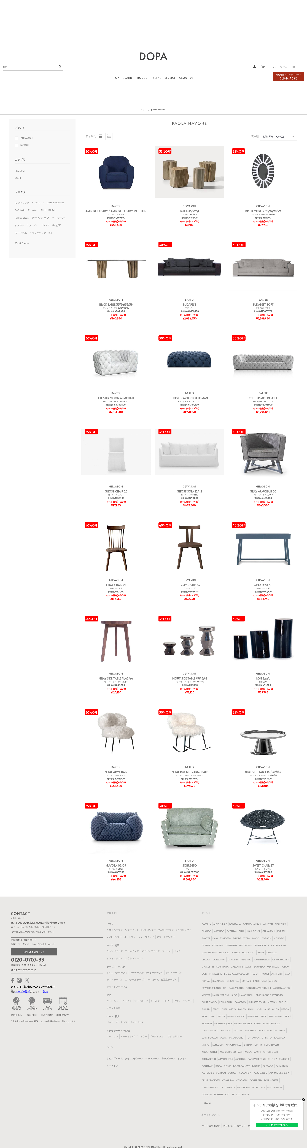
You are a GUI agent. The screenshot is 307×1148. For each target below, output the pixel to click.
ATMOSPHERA (225, 1059)
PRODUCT (20, 170)
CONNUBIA (228, 1080)
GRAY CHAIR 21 (116, 585)
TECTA (254, 973)
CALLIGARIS (208, 1073)
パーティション (157, 1036)
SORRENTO (189, 865)
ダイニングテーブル (117, 972)
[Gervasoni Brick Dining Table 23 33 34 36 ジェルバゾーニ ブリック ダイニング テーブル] (116, 265)
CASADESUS (245, 1073)
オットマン (130, 937)
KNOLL (251, 1009)
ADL (240, 1051)
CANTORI (221, 1073)
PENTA (268, 1037)
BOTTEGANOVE (241, 1066)
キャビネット (113, 1000)
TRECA (215, 1009)
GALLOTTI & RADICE (241, 966)
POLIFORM (217, 945)
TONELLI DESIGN (262, 959)
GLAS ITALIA (222, 966)
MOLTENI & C (48, 210)
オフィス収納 (113, 1008)
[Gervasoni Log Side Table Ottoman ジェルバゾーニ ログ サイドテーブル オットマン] (263, 639)
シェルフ (155, 1000)
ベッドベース (137, 1022)
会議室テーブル (169, 979)
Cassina (33, 210)
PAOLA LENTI (248, 952)
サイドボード (141, 1000)
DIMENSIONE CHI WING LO (269, 995)
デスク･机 (153, 979)
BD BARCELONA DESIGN (236, 973)
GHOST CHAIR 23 (116, 491)
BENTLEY (272, 1059)
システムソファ (23, 225)
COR (204, 973)
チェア (56, 225)
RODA (205, 1016)
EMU (213, 1016)
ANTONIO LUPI (270, 1051)
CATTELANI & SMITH (279, 1073)
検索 (59, 66)
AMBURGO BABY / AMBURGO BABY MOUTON (115, 211)
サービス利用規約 (211, 1125)
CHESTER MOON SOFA (263, 398)
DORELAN (207, 1094)
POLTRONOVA (209, 1002)
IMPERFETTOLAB (257, 1002)
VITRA (246, 938)
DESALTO (206, 931)
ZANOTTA (225, 938)
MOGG (273, 980)
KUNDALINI (217, 1044)
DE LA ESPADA (228, 1087)
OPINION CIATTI (280, 959)
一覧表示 (206, 1103)
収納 (50, 233)
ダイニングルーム (134, 1058)
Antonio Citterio (55, 202)
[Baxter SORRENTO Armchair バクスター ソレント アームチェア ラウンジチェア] (189, 826)
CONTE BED (256, 1080)
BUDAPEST (189, 304)
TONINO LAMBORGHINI (258, 988)
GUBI (224, 1009)
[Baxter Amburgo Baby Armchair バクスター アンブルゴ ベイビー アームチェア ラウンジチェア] (116, 171)
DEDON (285, 1009)
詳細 (45, 991)
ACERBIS (272, 1002)
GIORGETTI (208, 966)
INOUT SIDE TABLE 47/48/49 (189, 678)
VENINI (257, 1023)
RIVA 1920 (224, 952)
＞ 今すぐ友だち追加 (276, 1125)
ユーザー (254, 66)
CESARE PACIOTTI (211, 1080)
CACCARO (267, 1066)
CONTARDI (241, 1080)
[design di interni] (263, 452)
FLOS (269, 1030)
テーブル (21, 233)
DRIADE (237, 938)
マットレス (121, 1022)
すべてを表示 (22, 243)
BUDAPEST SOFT (263, 304)
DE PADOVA (243, 1087)
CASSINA (206, 924)
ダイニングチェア (41, 225)
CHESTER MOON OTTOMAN (189, 398)
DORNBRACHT (222, 1094)
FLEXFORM (280, 924)
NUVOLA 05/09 (116, 865)
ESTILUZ (236, 1094)
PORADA (266, 938)
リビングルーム (115, 1058)
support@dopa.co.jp (24, 969)
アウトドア (112, 1065)
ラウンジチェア (38, 233)
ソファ (110, 924)
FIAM (215, 938)
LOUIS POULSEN (210, 1037)
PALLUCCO (279, 1037)
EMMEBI (206, 1009)
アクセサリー (175, 1036)
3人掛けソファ (38, 202)
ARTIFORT (276, 973)
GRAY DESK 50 (263, 585)
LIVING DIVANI (209, 952)
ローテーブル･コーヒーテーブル (146, 972)
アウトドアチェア (134, 958)
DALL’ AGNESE (271, 1080)
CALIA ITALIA (282, 1066)
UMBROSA (253, 1016)
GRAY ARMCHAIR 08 (263, 491)
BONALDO (259, 966)
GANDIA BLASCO (236, 1016)
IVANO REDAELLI (271, 1023)
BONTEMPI (207, 1066)
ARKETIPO (246, 959)
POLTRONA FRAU (252, 924)
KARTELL (281, 931)
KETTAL (221, 1016)
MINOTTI (268, 924)
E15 (224, 988)
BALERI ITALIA (260, 980)
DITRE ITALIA (258, 1087)
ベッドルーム (152, 1058)
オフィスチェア (115, 958)
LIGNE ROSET (253, 931)
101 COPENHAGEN (269, 1044)
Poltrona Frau (22, 217)
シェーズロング (146, 937)
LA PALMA (281, 945)
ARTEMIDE (279, 1030)
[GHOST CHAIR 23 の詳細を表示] (116, 452)
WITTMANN (245, 945)
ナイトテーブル (115, 979)
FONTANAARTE (255, 1037)
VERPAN (206, 1044)
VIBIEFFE (206, 995)
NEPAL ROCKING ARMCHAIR (190, 772)
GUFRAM (246, 980)
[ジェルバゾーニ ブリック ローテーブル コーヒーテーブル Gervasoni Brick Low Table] (189, 171)
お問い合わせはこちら (34, 952)
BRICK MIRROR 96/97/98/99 (263, 211)
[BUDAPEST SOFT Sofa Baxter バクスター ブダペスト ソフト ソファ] (263, 265)
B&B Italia (20, 210)
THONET (264, 973)
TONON (285, 966)
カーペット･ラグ (129, 1036)
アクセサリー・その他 (118, 1030)
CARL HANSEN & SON (268, 1009)
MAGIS (255, 938)
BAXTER (115, 206)
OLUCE (223, 1037)
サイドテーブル (59, 217)
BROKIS (256, 1066)
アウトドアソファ (166, 937)
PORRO (236, 952)
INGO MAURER (236, 1037)
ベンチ (177, 951)
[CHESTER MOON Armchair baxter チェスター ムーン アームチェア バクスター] (116, 359)
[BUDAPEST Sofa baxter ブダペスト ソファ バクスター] (189, 265)
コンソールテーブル (135, 979)
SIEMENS (238, 1030)
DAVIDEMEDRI (209, 1030)
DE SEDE (206, 945)
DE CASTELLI (233, 980)
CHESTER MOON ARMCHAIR (116, 398)
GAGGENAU (225, 1030)
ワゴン (177, 1000)
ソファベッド (132, 929)
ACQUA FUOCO (228, 1051)
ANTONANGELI (233, 1044)
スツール (166, 951)
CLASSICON (260, 945)
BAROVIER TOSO (257, 1059)
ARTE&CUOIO (209, 1059)
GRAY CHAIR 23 (189, 585)
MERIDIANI (232, 959)
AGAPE (248, 1051)
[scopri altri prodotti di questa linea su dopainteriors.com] (263, 171)
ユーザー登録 (22, 991)
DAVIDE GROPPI (210, 1087)
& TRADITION (251, 1044)
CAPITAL (232, 1073)
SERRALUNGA (275, 1016)
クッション (112, 1036)
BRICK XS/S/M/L (189, 211)
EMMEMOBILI (246, 995)
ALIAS (271, 945)
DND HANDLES (274, 1087)
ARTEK (232, 1009)
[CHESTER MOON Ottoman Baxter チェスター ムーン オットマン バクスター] (189, 359)
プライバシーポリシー (234, 1125)
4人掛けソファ (114, 937)
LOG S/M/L (263, 678)
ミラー (143, 1036)
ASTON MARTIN (281, 988)
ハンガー (187, 1000)
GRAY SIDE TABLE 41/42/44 (116, 678)
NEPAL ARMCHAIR (116, 772)
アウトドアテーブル (117, 986)
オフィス (182, 1058)
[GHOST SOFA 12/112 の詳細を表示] (189, 452)
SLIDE (263, 1016)
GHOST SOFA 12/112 (189, 491)
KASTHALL (207, 1023)
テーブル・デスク (116, 966)
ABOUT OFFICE (209, 1051)
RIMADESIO (218, 980)
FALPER (245, 1094)
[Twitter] (26, 980)
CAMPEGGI (240, 1002)
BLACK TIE (284, 1059)
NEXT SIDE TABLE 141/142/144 (263, 772)
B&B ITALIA (235, 924)
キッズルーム (168, 1058)
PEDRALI (206, 980)
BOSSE (227, 1066)
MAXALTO (219, 931)
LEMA (287, 973)
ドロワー (166, 1000)
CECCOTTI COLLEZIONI (213, 959)
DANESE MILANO (243, 1023)
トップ (143, 109)
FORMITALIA (225, 1002)
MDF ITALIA (273, 966)
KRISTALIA (271, 952)
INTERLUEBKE (215, 973)
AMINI (257, 1051)
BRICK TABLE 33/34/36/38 (116, 304)
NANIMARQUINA (223, 1023)
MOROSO (278, 938)
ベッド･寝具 (113, 1016)
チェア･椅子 (113, 945)
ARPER (260, 952)
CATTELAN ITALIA (235, 931)
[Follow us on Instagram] (19, 980)
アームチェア (40, 218)
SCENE (18, 177)
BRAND (127, 78)
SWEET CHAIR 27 (263, 865)
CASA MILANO (236, 988)
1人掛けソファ (148, 929)
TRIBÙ (288, 1016)
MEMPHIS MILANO (211, 988)
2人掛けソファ (22, 202)
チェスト (127, 1000)
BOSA (219, 1066)
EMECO (242, 1009)
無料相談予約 (288, 76)
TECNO (282, 1002)
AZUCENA (240, 1059)
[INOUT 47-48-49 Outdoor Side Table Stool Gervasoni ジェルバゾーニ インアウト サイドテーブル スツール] (189, 639)
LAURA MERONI (220, 995)
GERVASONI (189, 206)
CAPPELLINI (231, 945)
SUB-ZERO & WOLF (255, 1030)
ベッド (110, 1022)
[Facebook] (12, 980)
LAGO (234, 995)
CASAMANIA (260, 1073)
